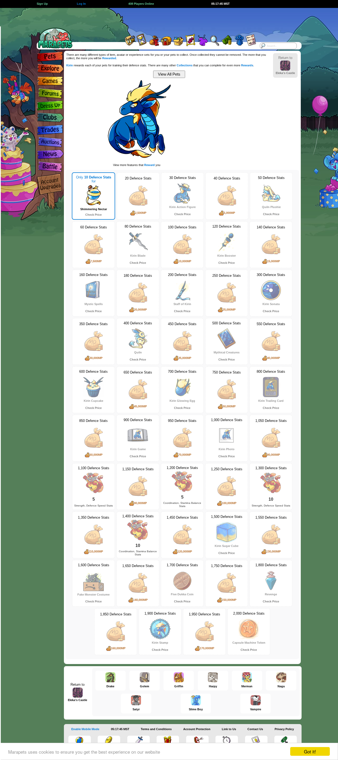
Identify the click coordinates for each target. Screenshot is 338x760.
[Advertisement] (164, 20)
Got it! (310, 751)
